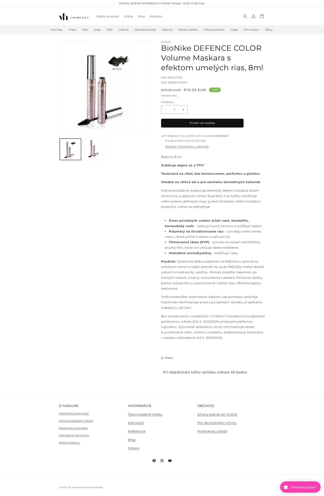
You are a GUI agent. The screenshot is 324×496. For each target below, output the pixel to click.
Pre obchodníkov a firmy (217, 423)
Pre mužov (251, 29)
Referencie (137, 431)
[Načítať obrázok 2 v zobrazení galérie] (93, 149)
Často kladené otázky (145, 414)
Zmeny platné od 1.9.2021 (217, 414)
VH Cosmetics (76, 487)
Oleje (234, 29)
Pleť (85, 29)
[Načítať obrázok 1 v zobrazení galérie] (70, 149)
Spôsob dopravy (69, 442)
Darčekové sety (145, 29)
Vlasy (72, 29)
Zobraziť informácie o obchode (187, 146)
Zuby (97, 29)
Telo (109, 29)
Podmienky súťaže (212, 431)
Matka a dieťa (188, 29)
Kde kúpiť (136, 423)
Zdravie (167, 29)
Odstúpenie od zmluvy (74, 435)
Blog (131, 440)
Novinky (57, 29)
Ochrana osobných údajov (76, 420)
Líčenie (124, 29)
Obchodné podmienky (74, 413)
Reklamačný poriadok (73, 428)
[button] (245, 16)
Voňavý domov (214, 29)
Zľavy (269, 29)
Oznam (134, 448)
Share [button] (169, 357)
